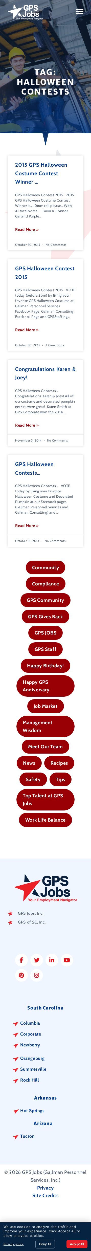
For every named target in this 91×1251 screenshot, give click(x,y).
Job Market (46, 706)
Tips (60, 779)
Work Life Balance (45, 820)
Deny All (45, 1244)
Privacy (45, 1188)
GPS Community (45, 600)
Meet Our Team (45, 746)
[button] (80, 12)
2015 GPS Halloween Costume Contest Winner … (41, 173)
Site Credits (45, 1195)
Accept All (77, 1244)
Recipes (59, 763)
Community (45, 567)
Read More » (27, 229)
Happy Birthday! (45, 666)
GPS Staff (45, 649)
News (29, 763)
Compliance (45, 584)
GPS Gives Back (45, 616)
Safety (33, 779)
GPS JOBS (46, 633)
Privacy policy (14, 1244)
